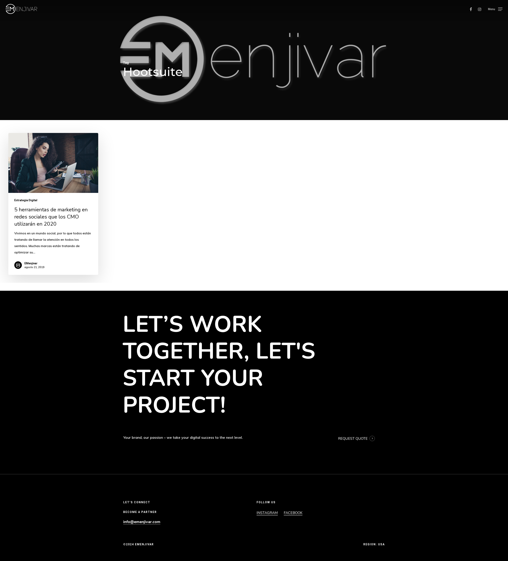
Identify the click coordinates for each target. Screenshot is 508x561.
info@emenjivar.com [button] (141, 521)
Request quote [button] (353, 438)
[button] (495, 9)
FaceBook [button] (293, 512)
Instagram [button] (267, 512)
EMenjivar (31, 263)
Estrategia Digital (25, 200)
